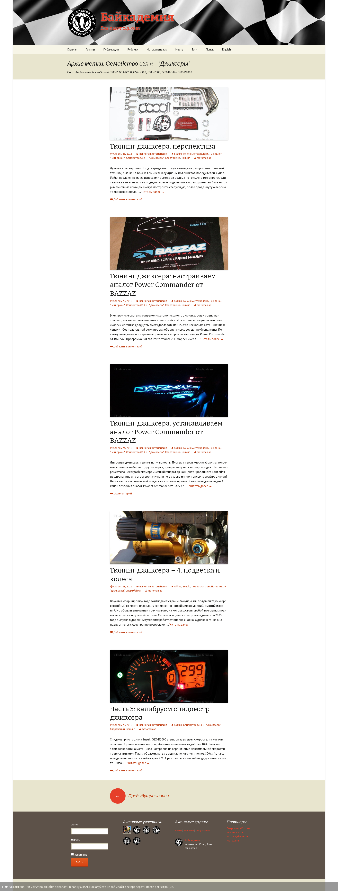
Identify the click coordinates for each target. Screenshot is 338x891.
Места (179, 49)
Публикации (111, 49)
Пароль (75, 839)
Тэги (194, 49)
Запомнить (80, 854)
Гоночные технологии (196, 153)
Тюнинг (185, 158)
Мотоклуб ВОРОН (237, 836)
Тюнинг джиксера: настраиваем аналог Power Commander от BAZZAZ (163, 284)
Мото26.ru (233, 840)
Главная (72, 49)
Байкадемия (192, 840)
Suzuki (178, 153)
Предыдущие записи (142, 795)
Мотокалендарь (157, 49)
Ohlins (177, 586)
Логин (74, 824)
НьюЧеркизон (235, 832)
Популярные (202, 830)
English (226, 49)
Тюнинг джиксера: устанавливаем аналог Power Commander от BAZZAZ (166, 432)
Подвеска (198, 586)
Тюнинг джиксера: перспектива (162, 146)
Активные (189, 830)
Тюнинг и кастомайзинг (153, 153)
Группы (90, 49)
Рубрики (132, 49)
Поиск (210, 49)
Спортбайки (172, 158)
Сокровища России (238, 828)
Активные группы (191, 821)
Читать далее (152, 192)
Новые (178, 830)
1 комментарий (122, 493)
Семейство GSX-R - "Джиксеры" (145, 158)
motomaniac (204, 158)
